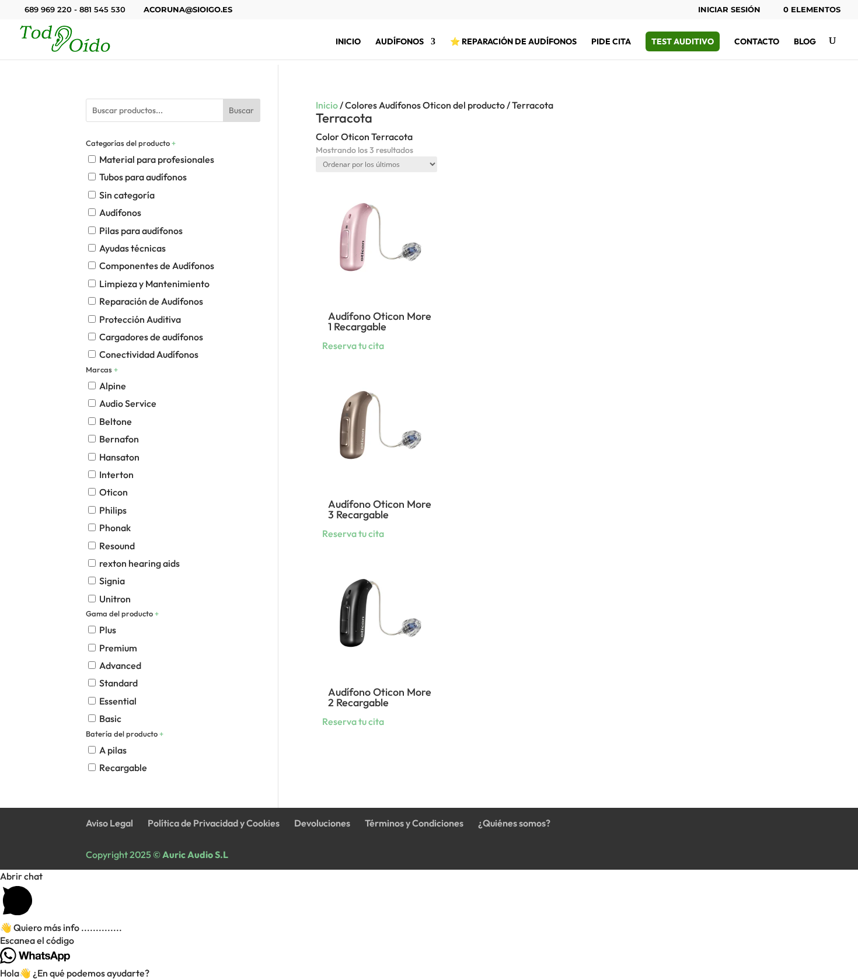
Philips (113, 510)
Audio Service (127, 403)
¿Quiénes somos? (514, 823)
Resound (117, 546)
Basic (110, 718)
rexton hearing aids (139, 563)
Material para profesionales (156, 159)
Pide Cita (611, 42)
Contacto (756, 42)
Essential (118, 701)
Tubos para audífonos (143, 177)
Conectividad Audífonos (148, 354)
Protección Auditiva (140, 319)
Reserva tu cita (353, 345)
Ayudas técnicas (132, 248)
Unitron (115, 599)
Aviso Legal (109, 823)
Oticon (113, 492)
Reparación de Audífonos (151, 301)
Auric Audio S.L (195, 854)
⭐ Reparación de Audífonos (513, 42)
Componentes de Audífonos (156, 265)
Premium (118, 648)
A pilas (113, 750)
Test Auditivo (682, 41)
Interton (116, 474)
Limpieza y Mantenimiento (154, 284)
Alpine (112, 386)
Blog (805, 42)
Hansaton (119, 457)
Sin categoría (127, 195)
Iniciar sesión (729, 10)
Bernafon (119, 439)
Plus (107, 630)
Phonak (115, 527)
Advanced (120, 665)
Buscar (241, 110)
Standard (118, 683)
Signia (112, 581)
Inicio (348, 42)
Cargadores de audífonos (151, 337)
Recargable (123, 767)
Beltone (115, 421)
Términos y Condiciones (414, 823)
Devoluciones (322, 823)
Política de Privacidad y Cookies (214, 823)
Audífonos (399, 42)
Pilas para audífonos (141, 230)
